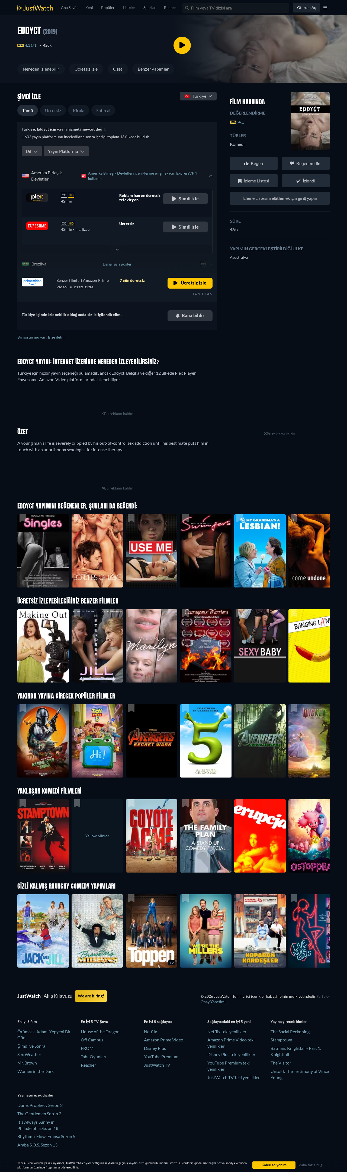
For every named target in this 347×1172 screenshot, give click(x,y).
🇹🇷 (195, 96)
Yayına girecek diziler (35, 1095)
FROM (87, 1048)
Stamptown (281, 1039)
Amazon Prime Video (163, 1039)
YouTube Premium (161, 1056)
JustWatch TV (157, 1064)
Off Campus (92, 1039)
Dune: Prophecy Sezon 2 (40, 1105)
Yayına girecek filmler (289, 1021)
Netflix (150, 1031)
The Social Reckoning (290, 1031)
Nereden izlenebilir (41, 68)
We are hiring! (91, 995)
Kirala (78, 110)
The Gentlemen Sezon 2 (39, 1113)
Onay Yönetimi (213, 1001)
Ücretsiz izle (86, 68)
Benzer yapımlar (153, 68)
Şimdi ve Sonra (31, 1045)
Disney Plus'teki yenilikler (231, 1054)
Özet (118, 68)
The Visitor (281, 1062)
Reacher (88, 1064)
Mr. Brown (27, 1062)
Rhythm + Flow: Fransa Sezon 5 (46, 1136)
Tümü (27, 110)
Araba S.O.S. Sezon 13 (37, 1144)
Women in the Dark (35, 1071)
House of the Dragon (100, 1031)
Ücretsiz (53, 110)
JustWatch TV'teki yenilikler (233, 1077)
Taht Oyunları (93, 1056)
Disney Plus (155, 1048)
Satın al (103, 110)
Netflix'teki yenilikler (226, 1031)
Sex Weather (29, 1054)
